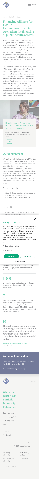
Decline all (27, 256)
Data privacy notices (12, 246)
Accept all (11, 256)
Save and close (19, 261)
